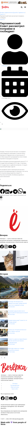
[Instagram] (6, 247)
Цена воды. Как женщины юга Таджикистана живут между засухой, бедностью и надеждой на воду (17, 303)
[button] (25, 7)
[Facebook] (2, 247)
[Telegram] (14, 247)
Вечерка (3, 235)
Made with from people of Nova (13, 423)
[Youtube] (10, 247)
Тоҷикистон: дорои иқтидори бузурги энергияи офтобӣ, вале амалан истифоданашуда (17, 340)
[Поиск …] (21, 7)
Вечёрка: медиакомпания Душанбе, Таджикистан (12, 12)
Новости (2, 14)
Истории (4, 274)
